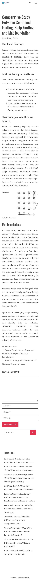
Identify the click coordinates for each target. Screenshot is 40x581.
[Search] (33, 432)
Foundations (11, 346)
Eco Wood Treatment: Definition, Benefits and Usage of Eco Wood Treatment (19, 508)
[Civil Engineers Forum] (5, 3)
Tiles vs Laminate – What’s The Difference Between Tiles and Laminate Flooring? (18, 531)
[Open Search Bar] (30, 3)
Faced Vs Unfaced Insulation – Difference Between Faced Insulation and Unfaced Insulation (19, 497)
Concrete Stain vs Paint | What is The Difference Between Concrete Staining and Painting (19, 478)
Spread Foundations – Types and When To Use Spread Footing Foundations (18, 353)
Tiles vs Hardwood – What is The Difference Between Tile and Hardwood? (18, 543)
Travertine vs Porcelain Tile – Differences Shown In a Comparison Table (17, 520)
